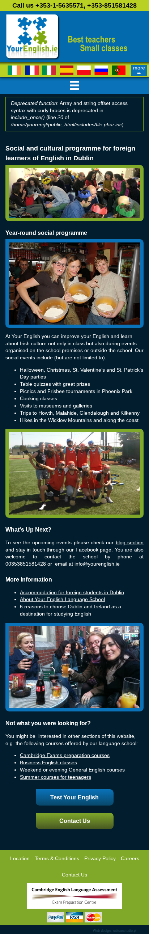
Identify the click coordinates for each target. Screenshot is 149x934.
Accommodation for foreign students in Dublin (72, 592)
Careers (130, 858)
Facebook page (94, 550)
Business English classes (48, 762)
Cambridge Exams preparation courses (65, 755)
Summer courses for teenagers (55, 777)
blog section (130, 542)
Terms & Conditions (57, 858)
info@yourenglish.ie (97, 564)
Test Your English (74, 797)
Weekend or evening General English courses (72, 770)
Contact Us (74, 821)
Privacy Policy (100, 858)
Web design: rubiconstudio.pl (114, 931)
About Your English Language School (62, 599)
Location (20, 858)
